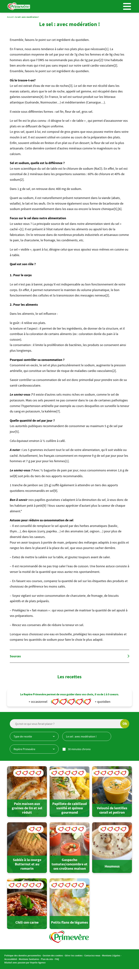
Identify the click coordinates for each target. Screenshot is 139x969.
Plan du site (47, 959)
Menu (127, 6)
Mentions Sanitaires (29, 959)
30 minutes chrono (79, 749)
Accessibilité (10, 959)
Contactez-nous (92, 955)
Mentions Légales (111, 955)
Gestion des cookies (53, 955)
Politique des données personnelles (22, 955)
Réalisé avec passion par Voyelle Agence (25, 962)
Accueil (10, 17)
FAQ (57, 959)
